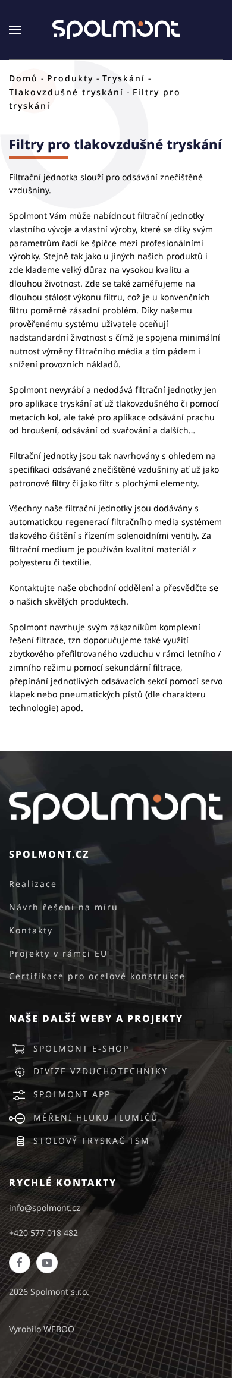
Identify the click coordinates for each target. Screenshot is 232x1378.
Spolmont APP (72, 1094)
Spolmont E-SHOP (81, 1048)
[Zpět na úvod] (116, 29)
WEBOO (58, 1329)
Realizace (33, 883)
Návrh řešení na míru (63, 907)
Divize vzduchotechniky (100, 1071)
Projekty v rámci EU (58, 953)
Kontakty (31, 930)
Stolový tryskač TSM (91, 1140)
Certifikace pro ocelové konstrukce (97, 975)
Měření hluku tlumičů (95, 1117)
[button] (15, 29)
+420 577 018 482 (43, 1232)
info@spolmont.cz (44, 1207)
